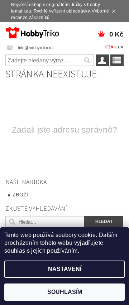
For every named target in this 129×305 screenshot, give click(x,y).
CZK (109, 47)
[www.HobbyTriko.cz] (32, 31)
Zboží (20, 194)
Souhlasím (64, 292)
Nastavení (64, 269)
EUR (119, 47)
